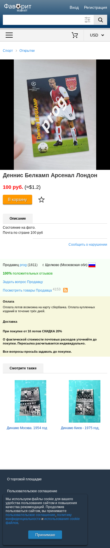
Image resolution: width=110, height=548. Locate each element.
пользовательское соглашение (30, 515)
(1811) (33, 265)
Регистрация (95, 7)
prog (23, 265)
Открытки (27, 51)
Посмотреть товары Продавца (32, 290)
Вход (74, 7)
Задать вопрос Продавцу (23, 282)
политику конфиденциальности (39, 517)
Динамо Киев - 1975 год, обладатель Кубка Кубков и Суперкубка (82, 431)
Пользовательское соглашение (32, 491)
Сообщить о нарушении (88, 245)
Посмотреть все (15, 454)
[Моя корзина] (75, 36)
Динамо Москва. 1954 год (27, 428)
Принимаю (45, 534)
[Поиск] (100, 20)
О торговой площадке (24, 479)
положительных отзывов (27, 273)
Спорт (8, 51)
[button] (104, 64)
